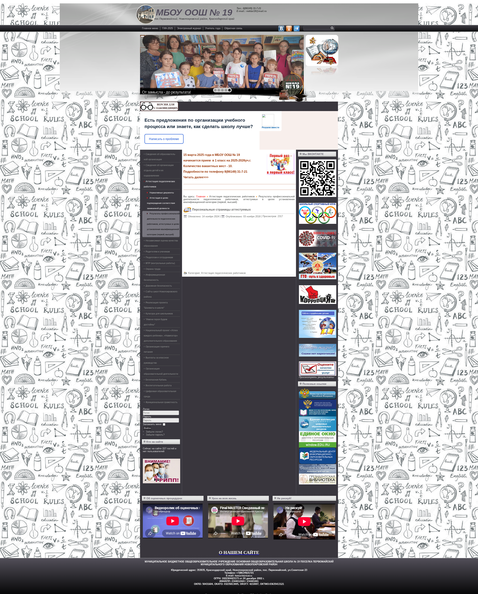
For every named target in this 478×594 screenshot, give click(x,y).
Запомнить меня (152, 424)
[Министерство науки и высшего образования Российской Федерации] (317, 408)
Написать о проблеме (164, 139)
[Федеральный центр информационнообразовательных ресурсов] (317, 463)
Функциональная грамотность (161, 402)
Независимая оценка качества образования (161, 243)
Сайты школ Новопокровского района (160, 294)
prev (151, 64)
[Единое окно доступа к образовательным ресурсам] (317, 446)
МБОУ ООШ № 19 (194, 12)
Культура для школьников (159, 313)
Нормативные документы (162, 193)
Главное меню (150, 28)
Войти (147, 428)
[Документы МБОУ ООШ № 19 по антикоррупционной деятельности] (317, 303)
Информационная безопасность (154, 277)
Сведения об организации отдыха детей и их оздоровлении (159, 170)
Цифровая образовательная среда (160, 394)
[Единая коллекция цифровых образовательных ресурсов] (317, 430)
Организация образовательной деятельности (161, 371)
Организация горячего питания (156, 349)
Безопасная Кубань (156, 379)
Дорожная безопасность (159, 285)
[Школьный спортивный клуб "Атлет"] (317, 213)
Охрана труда (153, 269)
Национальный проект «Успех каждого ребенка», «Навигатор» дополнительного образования (161, 335)
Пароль (147, 416)
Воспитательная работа (159, 385)
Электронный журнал (189, 28)
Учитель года (212, 28)
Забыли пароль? (155, 434)
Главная (200, 196)
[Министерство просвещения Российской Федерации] (317, 398)
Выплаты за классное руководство (156, 360)
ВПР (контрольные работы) (160, 263)
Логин (146, 409)
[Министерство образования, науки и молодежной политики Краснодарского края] (317, 415)
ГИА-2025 (167, 28)
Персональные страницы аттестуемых (221, 209)
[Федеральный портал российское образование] (317, 472)
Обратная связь (233, 28)
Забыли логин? (154, 431)
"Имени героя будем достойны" (155, 322)
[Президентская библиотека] (317, 483)
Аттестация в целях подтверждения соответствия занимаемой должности (161, 203)
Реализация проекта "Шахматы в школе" (156, 305)
